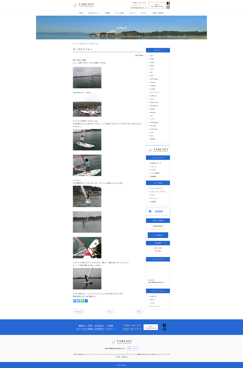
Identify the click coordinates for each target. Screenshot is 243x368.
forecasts (152, 82)
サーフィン (154, 198)
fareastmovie (154, 105)
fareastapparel (154, 122)
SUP (151, 75)
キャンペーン (154, 92)
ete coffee (153, 125)
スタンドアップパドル (157, 191)
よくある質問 (154, 173)
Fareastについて (93, 13)
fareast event (154, 102)
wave (151, 69)
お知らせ (153, 96)
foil (151, 72)
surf (151, 116)
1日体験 (153, 201)
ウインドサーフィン (157, 188)
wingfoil (152, 85)
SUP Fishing (154, 79)
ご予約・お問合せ (158, 13)
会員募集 (153, 176)
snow (151, 136)
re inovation (153, 129)
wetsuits (152, 89)
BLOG (152, 299)
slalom (152, 65)
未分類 (152, 139)
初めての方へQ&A (148, 354)
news (151, 55)
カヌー (152, 195)
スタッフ (132, 13)
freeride (152, 109)
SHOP (81, 13)
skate (151, 132)
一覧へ (109, 311)
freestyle (152, 112)
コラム (152, 99)
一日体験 (107, 13)
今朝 (151, 59)
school (152, 62)
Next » (139, 311)
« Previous (78, 311)
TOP (74, 354)
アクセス (143, 13)
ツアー (152, 119)
